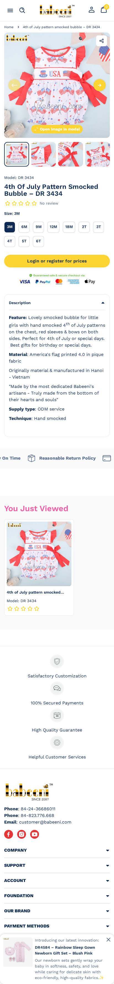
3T (100, 226)
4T (11, 240)
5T (26, 240)
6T (40, 240)
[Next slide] (100, 85)
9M (40, 226)
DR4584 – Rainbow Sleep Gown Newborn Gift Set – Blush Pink (65, 950)
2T (86, 226)
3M (11, 226)
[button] (57, 303)
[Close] (108, 939)
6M (25, 226)
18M (70, 226)
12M (54, 226)
